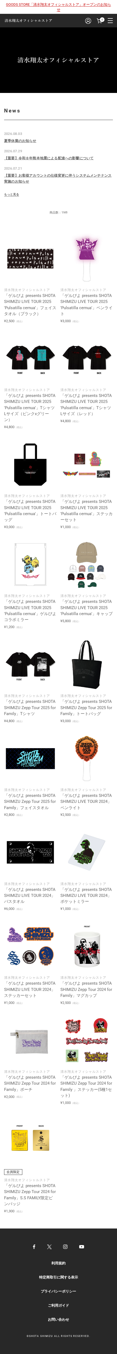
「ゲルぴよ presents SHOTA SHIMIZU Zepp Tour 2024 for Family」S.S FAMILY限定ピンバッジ (30, 1194)
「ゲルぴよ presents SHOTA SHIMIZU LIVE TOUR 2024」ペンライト (86, 801)
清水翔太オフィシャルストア (27, 290)
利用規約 (58, 1263)
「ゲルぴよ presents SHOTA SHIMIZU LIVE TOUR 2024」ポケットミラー (86, 895)
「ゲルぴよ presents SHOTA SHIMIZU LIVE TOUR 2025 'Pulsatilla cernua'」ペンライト (86, 304)
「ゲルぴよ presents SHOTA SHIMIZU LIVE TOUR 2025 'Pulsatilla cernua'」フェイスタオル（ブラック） (30, 304)
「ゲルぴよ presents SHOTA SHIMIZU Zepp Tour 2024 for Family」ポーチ (30, 1083)
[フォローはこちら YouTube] (81, 1247)
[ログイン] (88, 21)
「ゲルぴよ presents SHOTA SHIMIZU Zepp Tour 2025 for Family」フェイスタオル (30, 801)
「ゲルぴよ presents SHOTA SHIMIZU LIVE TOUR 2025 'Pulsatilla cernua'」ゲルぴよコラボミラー (30, 610)
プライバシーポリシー (58, 1291)
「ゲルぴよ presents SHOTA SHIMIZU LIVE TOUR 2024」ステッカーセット (30, 989)
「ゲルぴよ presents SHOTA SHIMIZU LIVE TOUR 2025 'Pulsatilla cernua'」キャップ (86, 607)
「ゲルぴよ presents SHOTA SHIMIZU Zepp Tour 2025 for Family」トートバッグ (86, 707)
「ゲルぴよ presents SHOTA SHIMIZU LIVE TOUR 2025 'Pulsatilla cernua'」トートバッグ (30, 510)
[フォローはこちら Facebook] (34, 1247)
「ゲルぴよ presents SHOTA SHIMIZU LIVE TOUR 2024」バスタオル (30, 895)
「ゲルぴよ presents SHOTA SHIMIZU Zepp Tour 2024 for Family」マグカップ (86, 989)
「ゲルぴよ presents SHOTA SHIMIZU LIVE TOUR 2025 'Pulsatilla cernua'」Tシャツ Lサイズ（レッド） (86, 404)
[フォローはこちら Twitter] (49, 1247)
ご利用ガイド (58, 1305)
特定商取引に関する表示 (58, 1277)
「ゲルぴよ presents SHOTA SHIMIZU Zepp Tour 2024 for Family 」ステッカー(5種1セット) (86, 1086)
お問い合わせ (58, 1319)
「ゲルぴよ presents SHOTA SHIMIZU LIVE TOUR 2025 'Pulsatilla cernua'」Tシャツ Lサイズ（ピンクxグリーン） (30, 407)
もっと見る (11, 194)
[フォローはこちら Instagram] (65, 1247)
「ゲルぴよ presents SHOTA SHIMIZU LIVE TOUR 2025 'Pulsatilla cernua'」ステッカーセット (86, 510)
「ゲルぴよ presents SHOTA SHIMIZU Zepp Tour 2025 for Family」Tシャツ (30, 707)
